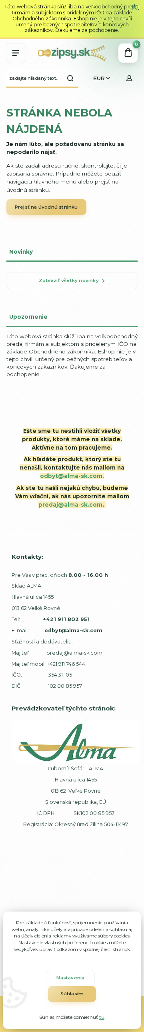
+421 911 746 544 (66, 664)
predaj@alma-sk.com (70, 504)
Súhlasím (72, 993)
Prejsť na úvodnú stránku (46, 207)
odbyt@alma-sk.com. (72, 476)
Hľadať (70, 78)
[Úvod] (72, 53)
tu (101, 1017)
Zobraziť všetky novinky (69, 280)
